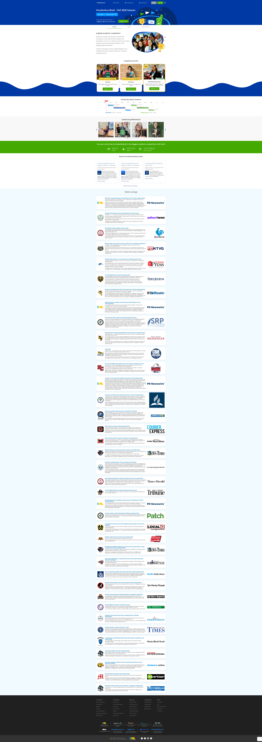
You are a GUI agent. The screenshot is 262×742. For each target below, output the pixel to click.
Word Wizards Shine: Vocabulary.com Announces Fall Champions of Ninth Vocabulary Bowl (124, 500)
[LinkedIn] (151, 738)
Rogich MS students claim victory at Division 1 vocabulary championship (124, 685)
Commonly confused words (101, 713)
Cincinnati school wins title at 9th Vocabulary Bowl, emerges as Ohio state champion (124, 524)
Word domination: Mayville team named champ (117, 673)
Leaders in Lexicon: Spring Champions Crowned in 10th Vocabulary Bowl (124, 378)
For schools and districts (118, 704)
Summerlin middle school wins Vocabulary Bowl (117, 650)
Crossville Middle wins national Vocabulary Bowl (117, 275)
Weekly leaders (147, 706)
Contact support (132, 715)
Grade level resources (134, 711)
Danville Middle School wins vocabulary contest (117, 604)
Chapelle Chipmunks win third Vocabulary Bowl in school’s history (122, 213)
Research (115, 711)
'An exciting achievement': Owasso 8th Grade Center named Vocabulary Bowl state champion (124, 559)
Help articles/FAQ (132, 702)
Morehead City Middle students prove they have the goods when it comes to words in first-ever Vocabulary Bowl (125, 547)
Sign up (160, 2)
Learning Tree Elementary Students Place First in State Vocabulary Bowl (124, 394)
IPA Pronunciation (133, 713)
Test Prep (98, 708)
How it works (115, 706)
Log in (153, 2)
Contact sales (115, 715)
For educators (116, 702)
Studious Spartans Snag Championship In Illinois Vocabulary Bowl (122, 513)
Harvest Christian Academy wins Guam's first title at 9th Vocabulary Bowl (124, 571)
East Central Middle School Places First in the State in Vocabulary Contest (124, 363)
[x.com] (145, 738)
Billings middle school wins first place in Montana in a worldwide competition (125, 243)
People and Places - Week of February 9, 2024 (117, 627)
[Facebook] (142, 738)
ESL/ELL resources (133, 708)
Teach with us (116, 700)
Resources (132, 700)
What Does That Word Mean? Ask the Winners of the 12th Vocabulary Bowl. (125, 198)
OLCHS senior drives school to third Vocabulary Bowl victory (121, 317)
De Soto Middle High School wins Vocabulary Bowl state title (121, 490)
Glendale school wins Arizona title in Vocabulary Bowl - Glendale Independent (122, 616)
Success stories (116, 708)
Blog (158, 704)
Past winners (145, 27)
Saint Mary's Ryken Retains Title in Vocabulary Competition (120, 462)
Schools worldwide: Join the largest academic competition (106, 164)
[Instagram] (148, 738)
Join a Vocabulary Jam (100, 711)
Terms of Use (160, 711)
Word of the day (99, 715)
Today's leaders (147, 704)
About (114, 27)
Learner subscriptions (100, 702)
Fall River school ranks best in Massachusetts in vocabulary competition (124, 594)
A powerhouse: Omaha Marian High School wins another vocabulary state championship (124, 638)
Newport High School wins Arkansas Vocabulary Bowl (119, 536)
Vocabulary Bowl (147, 702)
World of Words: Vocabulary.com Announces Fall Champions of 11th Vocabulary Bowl (122, 303)
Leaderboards (147, 700)
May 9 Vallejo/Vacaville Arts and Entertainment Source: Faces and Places (124, 478)
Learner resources (133, 706)
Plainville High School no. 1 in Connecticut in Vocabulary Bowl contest (123, 259)
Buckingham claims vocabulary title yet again (117, 228)
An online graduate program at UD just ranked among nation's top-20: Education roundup (123, 662)
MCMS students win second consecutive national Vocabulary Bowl (122, 449)
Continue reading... (101, 181)
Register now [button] (123, 21)
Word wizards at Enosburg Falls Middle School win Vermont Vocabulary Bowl (125, 332)
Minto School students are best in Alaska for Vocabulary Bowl (121, 438)
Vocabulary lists (99, 704)
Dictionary (98, 706)
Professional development (118, 713)
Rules (129, 27)
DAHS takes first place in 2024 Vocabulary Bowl (117, 426)
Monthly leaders (147, 708)
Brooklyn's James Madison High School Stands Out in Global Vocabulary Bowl (125, 289)
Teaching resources (133, 704)
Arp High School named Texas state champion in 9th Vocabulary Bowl (123, 582)
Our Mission (159, 702)
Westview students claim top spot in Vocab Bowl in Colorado (121, 411)
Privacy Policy (160, 708)
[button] (165, 2)
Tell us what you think (161, 706)
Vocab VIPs (108, 349)
